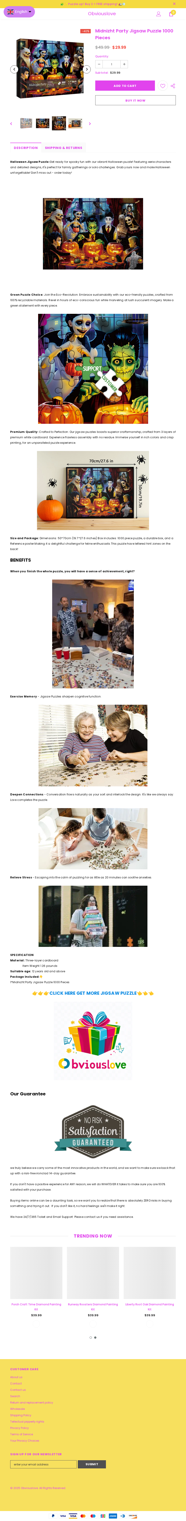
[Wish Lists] (163, 85)
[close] (174, 4)
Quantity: (102, 56)
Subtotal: (102, 73)
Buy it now (135, 100)
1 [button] (91, 1337)
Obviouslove (93, 13)
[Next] (87, 69)
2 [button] (95, 1337)
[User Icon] (158, 14)
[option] (50, 69)
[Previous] (14, 69)
